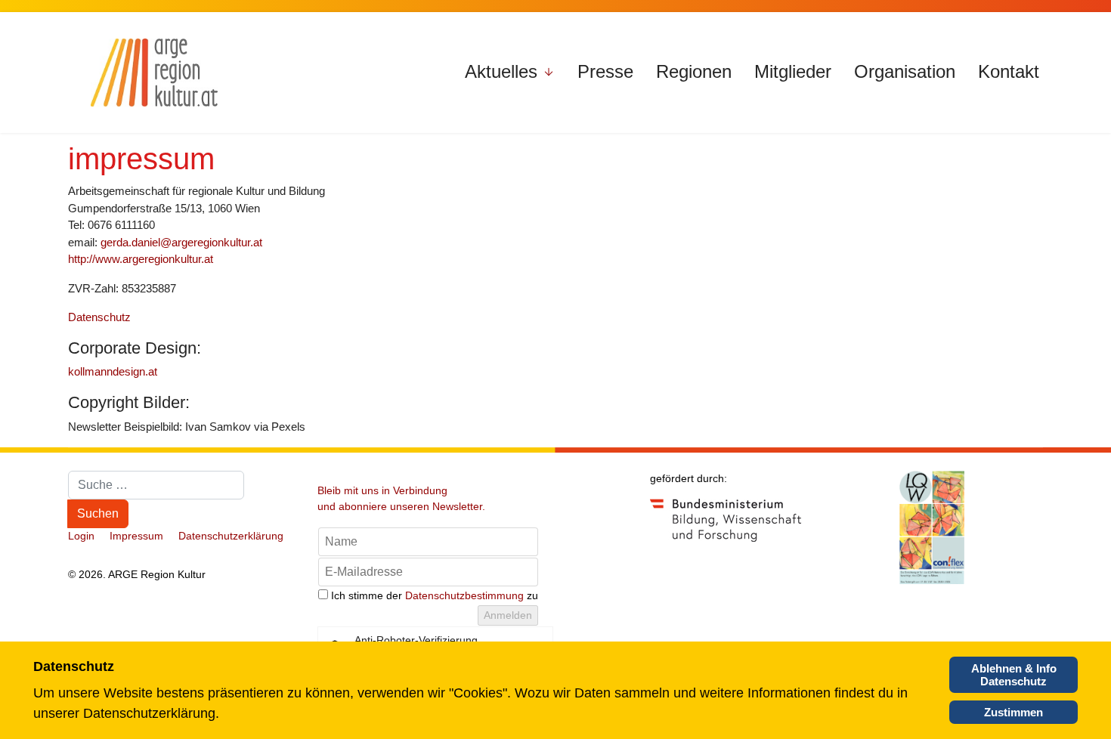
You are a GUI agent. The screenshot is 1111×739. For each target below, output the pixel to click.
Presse (605, 72)
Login (81, 536)
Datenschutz (99, 317)
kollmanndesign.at (112, 371)
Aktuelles (501, 72)
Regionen (694, 72)
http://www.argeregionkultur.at (140, 258)
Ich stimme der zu (434, 595)
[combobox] (156, 485)
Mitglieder (792, 72)
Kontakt (1008, 72)
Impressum (136, 536)
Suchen (98, 513)
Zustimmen (1013, 712)
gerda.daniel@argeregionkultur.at (181, 242)
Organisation (904, 72)
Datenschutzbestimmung (464, 595)
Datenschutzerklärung (230, 536)
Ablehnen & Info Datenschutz (1014, 675)
